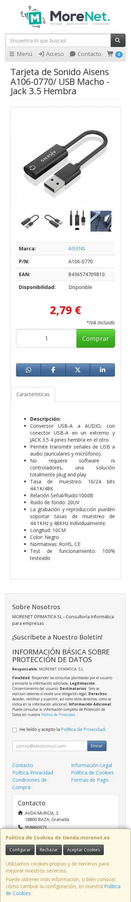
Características (33, 394)
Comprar (95, 338)
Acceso (54, 54)
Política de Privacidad (58, 714)
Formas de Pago (90, 779)
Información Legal (91, 765)
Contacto (88, 54)
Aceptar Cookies (83, 850)
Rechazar (49, 850)
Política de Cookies (92, 772)
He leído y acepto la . (63, 729)
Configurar (20, 850)
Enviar (97, 746)
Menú (23, 54)
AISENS (76, 248)
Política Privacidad (32, 772)
